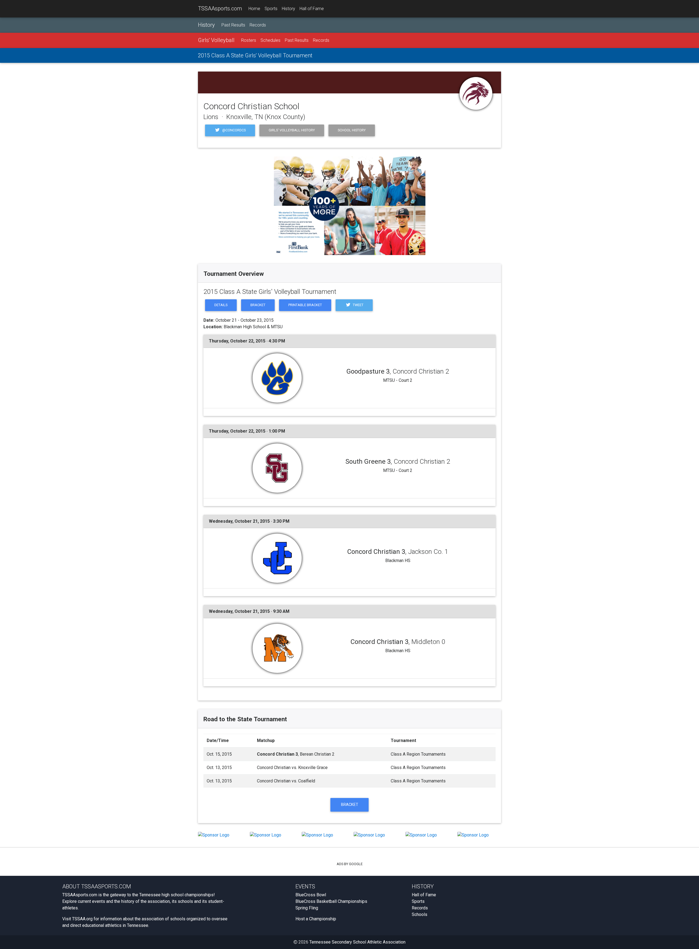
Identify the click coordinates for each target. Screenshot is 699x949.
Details (220, 305)
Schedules (270, 40)
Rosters (248, 40)
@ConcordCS (233, 130)
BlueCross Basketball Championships (331, 901)
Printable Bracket (305, 305)
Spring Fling (306, 907)
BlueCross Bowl (310, 894)
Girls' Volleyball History (292, 130)
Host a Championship (315, 918)
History (288, 8)
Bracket (257, 305)
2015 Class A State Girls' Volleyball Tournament (255, 55)
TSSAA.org (82, 918)
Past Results (233, 25)
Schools (419, 914)
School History (352, 130)
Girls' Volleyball (216, 40)
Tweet (357, 305)
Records (258, 25)
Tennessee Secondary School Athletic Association (357, 942)
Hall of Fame (312, 8)
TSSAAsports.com (220, 8)
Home (254, 8)
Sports (271, 8)
